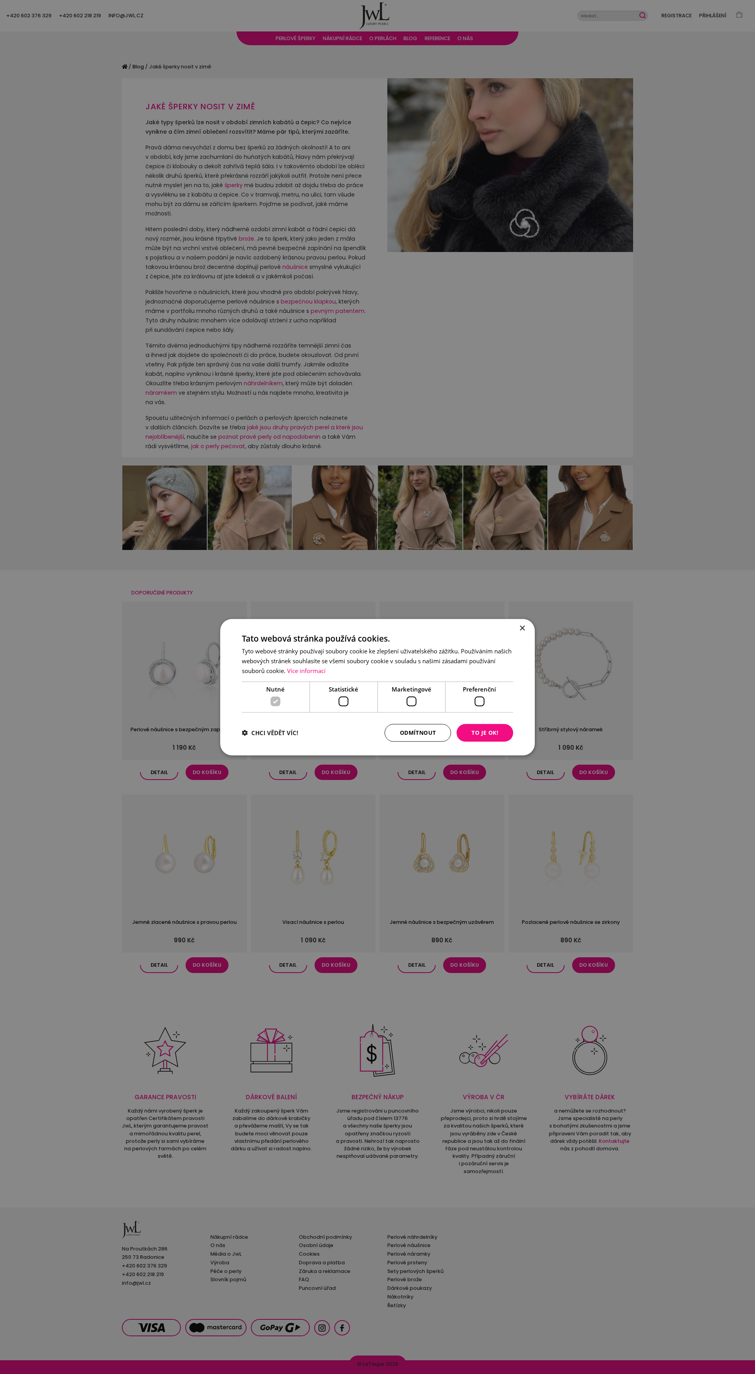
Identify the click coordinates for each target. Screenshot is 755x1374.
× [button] (522, 628)
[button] (270, 732)
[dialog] (377, 687)
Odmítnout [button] (418, 732)
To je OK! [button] (484, 732)
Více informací (306, 670)
